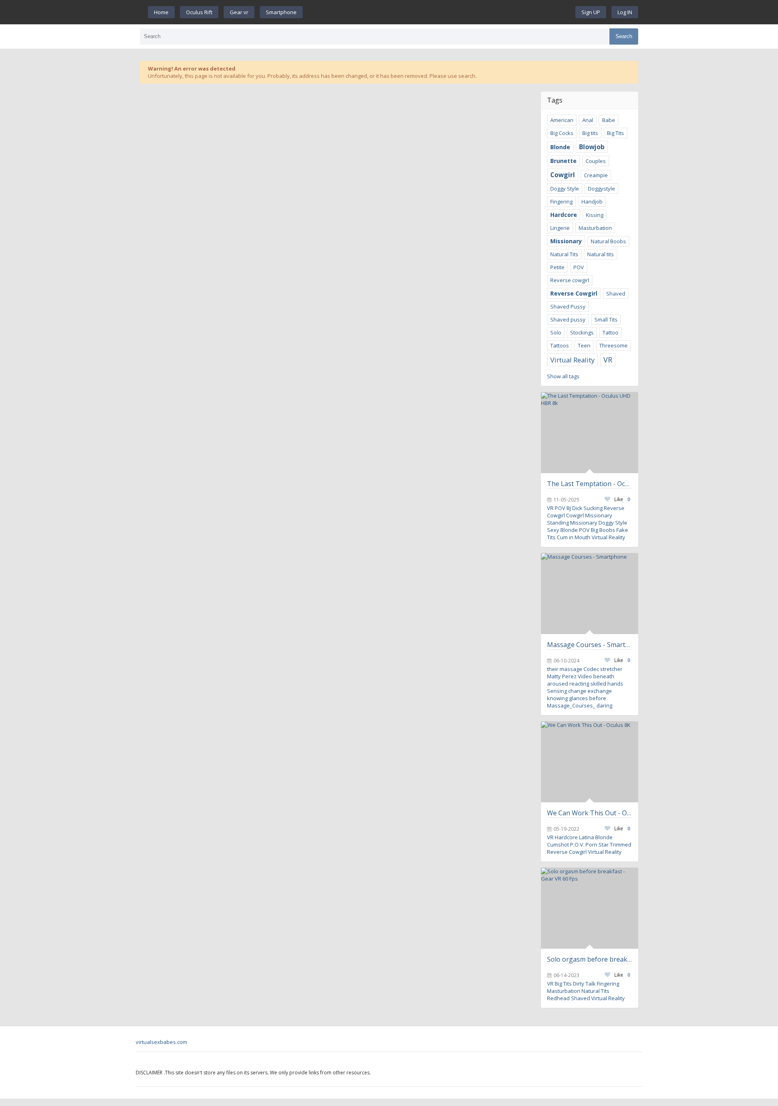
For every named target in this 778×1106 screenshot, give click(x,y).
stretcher (611, 669)
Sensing (557, 690)
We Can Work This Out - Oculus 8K (589, 812)
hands (615, 683)
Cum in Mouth (573, 537)
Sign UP (590, 12)
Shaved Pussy (568, 306)
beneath (603, 676)
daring (604, 705)
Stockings (582, 332)
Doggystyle (601, 188)
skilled (598, 683)
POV (578, 267)
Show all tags (563, 376)
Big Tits (615, 133)
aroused (557, 683)
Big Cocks (561, 133)
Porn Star (597, 844)
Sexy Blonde (562, 530)
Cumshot (558, 844)
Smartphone (281, 12)
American (561, 120)
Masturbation (595, 227)
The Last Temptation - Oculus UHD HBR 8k (589, 483)
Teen (584, 345)
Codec (591, 669)
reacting (579, 683)
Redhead (558, 998)
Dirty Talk (584, 983)
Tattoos (559, 345)
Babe (608, 120)
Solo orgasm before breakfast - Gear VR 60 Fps (589, 959)
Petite (557, 267)
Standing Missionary (572, 522)
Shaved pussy (568, 319)
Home (161, 12)
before (597, 698)
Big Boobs (603, 530)
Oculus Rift (199, 12)
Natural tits (600, 254)
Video (585, 676)
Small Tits (606, 319)
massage (571, 669)
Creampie (596, 175)
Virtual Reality (572, 359)
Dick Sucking (587, 508)
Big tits (590, 133)
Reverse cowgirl (569, 280)
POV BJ (563, 508)
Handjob (592, 201)
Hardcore (563, 215)
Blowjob (592, 146)
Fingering (561, 201)
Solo (555, 332)
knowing (557, 698)
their (552, 669)
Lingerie (560, 227)
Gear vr (239, 12)
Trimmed (620, 844)
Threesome (613, 345)
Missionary (566, 241)
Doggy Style (564, 188)
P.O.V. (577, 844)
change (577, 690)
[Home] (439, 12)
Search (624, 36)
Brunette (563, 161)
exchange (600, 690)
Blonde (560, 147)
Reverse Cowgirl (573, 293)
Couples (596, 161)
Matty (554, 676)
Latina (586, 837)
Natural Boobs (608, 241)
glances (578, 698)
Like (622, 499)
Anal (587, 120)
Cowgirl (562, 174)
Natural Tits (564, 254)
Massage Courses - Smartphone (589, 644)
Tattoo (610, 332)
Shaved (615, 293)
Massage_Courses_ (571, 705)
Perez (569, 676)
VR (607, 359)
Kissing (594, 215)
